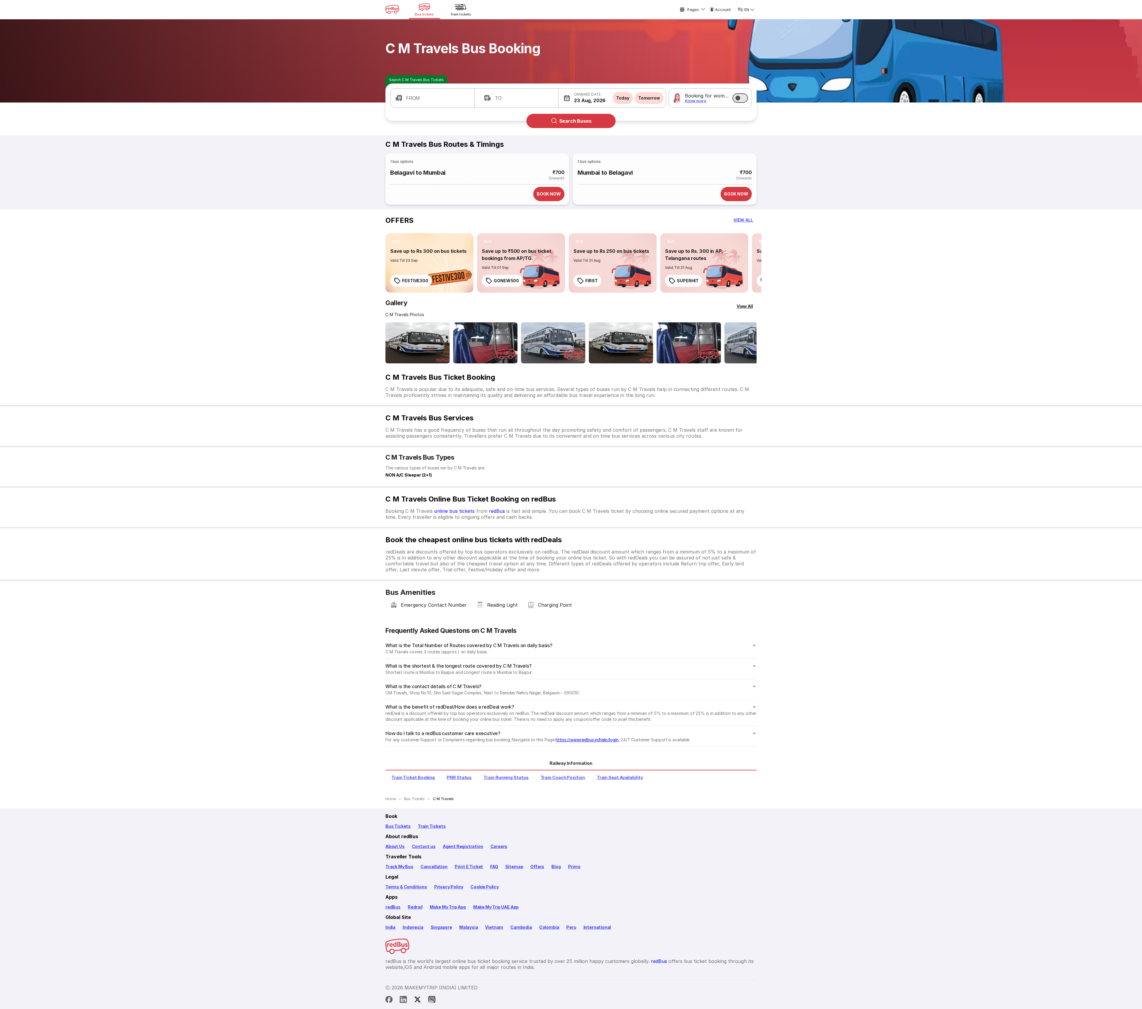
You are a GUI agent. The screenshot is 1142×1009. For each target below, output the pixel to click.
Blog (556, 866)
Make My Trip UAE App (496, 906)
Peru (571, 927)
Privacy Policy (448, 886)
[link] (429, 263)
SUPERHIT (688, 280)
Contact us (424, 846)
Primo (574, 866)
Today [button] (622, 97)
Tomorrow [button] (649, 97)
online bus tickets (454, 511)
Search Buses (575, 121)
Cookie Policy (484, 886)
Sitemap (514, 866)
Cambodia (521, 927)
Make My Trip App (448, 906)
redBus (497, 511)
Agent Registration (463, 846)
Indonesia (413, 927)
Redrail (415, 906)
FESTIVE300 (415, 280)
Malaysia (468, 927)
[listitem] (396, 241)
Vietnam (494, 927)
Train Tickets (432, 826)
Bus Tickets (398, 826)
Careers (499, 846)
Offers (537, 866)
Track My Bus (399, 866)
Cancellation (434, 866)
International (597, 927)
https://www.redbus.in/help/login (587, 739)
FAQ (494, 866)
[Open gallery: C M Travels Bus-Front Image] (417, 342)
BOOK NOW (549, 193)
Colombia (549, 927)
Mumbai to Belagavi (605, 172)
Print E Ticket (469, 866)
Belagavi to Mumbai (417, 172)
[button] (432, 98)
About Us (395, 846)
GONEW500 (506, 280)
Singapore (441, 927)
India (390, 927)
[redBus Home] (392, 9)
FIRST (591, 280)
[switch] (740, 98)
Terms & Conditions (406, 886)
